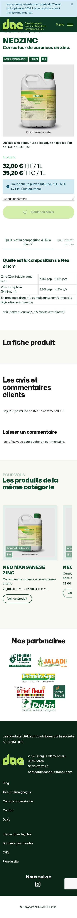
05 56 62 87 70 (38, 766)
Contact (9, 810)
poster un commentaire (45, 411)
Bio (44, 59)
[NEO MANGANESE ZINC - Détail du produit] (30, 556)
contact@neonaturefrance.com (50, 772)
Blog (6, 783)
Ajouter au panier (42, 212)
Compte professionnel (18, 801)
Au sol (34, 59)
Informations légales (17, 834)
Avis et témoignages (17, 792)
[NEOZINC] (38, 134)
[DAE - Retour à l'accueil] (13, 24)
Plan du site (11, 861)
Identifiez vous (13, 441)
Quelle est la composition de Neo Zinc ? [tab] (28, 242)
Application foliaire (15, 59)
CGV (6, 852)
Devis (6, 819)
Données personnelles (18, 843)
